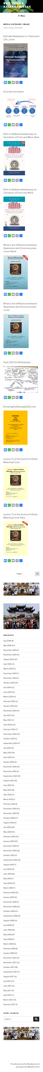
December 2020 (10, 809)
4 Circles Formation (13, 91)
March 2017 (8, 1000)
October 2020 (9, 818)
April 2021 (7, 795)
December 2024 (10, 673)
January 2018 (8, 953)
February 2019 (9, 893)
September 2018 (10, 916)
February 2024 (9, 701)
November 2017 (9, 962)
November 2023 (10, 711)
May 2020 (7, 832)
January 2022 (8, 762)
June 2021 (7, 785)
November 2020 (10, 813)
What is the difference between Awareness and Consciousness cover (20, 306)
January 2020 (8, 841)
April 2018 (7, 939)
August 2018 (8, 921)
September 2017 (10, 972)
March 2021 (8, 799)
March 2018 (8, 944)
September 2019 (10, 860)
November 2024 (10, 678)
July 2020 (7, 827)
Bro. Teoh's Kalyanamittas (17, 5)
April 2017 (7, 995)
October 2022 (9, 739)
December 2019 (10, 846)
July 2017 (7, 981)
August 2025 (8, 659)
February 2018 (9, 949)
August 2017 (8, 977)
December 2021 (9, 767)
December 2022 (10, 734)
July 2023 (7, 715)
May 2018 (7, 935)
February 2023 (9, 729)
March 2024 (8, 697)
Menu (23, 16)
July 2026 (7, 641)
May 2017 (7, 991)
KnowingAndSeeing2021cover (19, 406)
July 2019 (7, 869)
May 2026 (7, 645)
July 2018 (7, 925)
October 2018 (9, 911)
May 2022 (7, 753)
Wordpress (31, 1064)
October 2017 (8, 967)
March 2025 (8, 669)
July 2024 (7, 687)
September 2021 (10, 776)
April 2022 (7, 757)
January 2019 (8, 897)
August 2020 (8, 823)
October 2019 (9, 855)
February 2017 (9, 1004)
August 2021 (8, 781)
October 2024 (9, 683)
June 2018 (7, 930)
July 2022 (7, 748)
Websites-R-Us (33, 1067)
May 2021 (7, 790)
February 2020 (9, 837)
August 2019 (8, 865)
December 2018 (10, 902)
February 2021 (9, 804)
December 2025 (10, 650)
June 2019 (7, 874)
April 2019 (7, 883)
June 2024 (7, 692)
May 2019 (7, 879)
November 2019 (10, 851)
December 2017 (9, 958)
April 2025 (7, 664)
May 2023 (7, 720)
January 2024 (8, 706)
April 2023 (7, 725)
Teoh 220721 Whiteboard (17, 362)
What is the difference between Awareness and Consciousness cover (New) (20, 248)
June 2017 (7, 986)
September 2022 (10, 743)
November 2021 (9, 771)
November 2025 (10, 655)
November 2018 (10, 907)
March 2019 (8, 888)
